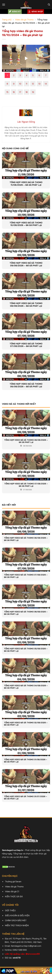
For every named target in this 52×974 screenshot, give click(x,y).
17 (20, 92)
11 (26, 83)
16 (14, 92)
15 (7, 92)
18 (27, 92)
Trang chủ (6, 19)
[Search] (49, 4)
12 (33, 83)
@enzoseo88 (33, 953)
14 (46, 83)
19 (33, 92)
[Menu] (3, 4)
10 (20, 83)
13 (39, 83)
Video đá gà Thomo (24, 19)
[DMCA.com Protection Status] (8, 866)
